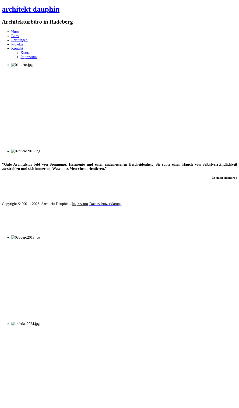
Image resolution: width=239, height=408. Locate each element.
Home (15, 32)
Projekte (17, 44)
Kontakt (17, 48)
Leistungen (19, 40)
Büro (15, 36)
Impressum (29, 57)
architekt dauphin (31, 9)
